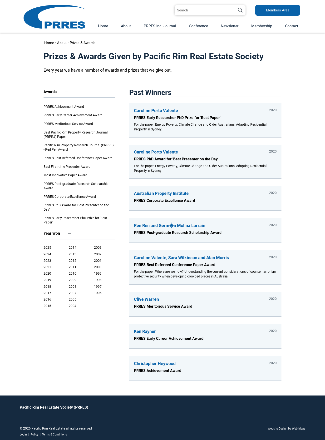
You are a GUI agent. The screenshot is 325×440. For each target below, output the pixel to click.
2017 (47, 293)
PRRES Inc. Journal (160, 26)
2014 (72, 247)
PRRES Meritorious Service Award (68, 124)
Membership (261, 26)
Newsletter (229, 26)
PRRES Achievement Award (64, 107)
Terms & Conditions (54, 434)
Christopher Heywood (155, 363)
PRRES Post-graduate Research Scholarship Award (76, 186)
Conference (198, 26)
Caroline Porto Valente (156, 110)
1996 (98, 293)
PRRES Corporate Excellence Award (70, 196)
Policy (34, 434)
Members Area (277, 10)
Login (23, 434)
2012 (72, 260)
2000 (98, 267)
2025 (47, 247)
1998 (98, 280)
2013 (72, 254)
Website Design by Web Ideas (286, 428)
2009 (72, 280)
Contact (291, 26)
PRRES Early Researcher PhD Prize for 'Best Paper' (75, 220)
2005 (72, 299)
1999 (98, 273)
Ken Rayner (145, 331)
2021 (47, 267)
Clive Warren (146, 299)
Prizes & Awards (82, 43)
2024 (47, 254)
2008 (72, 286)
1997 (98, 286)
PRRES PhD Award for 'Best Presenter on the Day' (76, 207)
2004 (72, 306)
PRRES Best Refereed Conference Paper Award (78, 158)
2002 (98, 254)
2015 (47, 306)
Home (103, 26)
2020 (47, 273)
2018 (47, 286)
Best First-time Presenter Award (67, 166)
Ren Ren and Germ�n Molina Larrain (169, 225)
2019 (47, 280)
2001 (98, 260)
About (126, 26)
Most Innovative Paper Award (65, 175)
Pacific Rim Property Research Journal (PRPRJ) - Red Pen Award (79, 147)
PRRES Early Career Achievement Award (73, 115)
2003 (98, 247)
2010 (72, 273)
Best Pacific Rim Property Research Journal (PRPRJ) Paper (76, 134)
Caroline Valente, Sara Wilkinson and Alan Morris (181, 257)
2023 (47, 260)
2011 (72, 267)
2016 (47, 299)
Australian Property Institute (161, 193)
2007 (72, 293)
